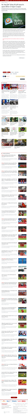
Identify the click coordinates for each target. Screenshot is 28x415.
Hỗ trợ (23, 403)
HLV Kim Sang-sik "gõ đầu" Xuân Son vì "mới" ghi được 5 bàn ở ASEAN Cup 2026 (9, 332)
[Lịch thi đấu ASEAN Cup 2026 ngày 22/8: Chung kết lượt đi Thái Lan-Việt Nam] (22, 253)
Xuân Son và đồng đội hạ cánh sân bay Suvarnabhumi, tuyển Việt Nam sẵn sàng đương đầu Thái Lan (9, 299)
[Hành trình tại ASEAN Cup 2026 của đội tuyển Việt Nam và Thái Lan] (22, 261)
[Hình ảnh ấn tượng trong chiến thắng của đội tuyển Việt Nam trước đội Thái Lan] (22, 165)
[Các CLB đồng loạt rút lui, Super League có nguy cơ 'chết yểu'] (14, 86)
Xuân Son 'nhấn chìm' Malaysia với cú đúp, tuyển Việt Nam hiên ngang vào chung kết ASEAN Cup (9, 356)
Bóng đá (6, 2)
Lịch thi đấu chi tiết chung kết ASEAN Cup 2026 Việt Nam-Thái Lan (10, 316)
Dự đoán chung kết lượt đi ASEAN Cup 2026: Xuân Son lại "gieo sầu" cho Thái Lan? (9, 219)
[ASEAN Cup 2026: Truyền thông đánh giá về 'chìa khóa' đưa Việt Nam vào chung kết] (22, 310)
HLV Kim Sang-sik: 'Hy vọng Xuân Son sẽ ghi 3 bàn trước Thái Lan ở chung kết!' (9, 348)
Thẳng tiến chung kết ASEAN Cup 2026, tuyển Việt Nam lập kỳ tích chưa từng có (9, 324)
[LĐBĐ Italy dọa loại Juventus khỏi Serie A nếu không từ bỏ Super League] (14, 102)
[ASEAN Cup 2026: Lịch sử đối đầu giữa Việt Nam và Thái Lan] (22, 277)
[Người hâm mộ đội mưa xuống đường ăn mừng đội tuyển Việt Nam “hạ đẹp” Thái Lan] (22, 173)
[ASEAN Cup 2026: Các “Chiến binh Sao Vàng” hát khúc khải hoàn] (22, 189)
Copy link (8, 76)
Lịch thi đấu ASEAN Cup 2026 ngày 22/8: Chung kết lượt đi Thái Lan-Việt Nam (9, 251)
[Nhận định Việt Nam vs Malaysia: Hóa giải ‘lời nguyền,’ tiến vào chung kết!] (22, 391)
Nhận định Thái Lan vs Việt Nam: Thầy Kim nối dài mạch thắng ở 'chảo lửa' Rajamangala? (9, 235)
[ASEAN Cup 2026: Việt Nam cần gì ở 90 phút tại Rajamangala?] (22, 229)
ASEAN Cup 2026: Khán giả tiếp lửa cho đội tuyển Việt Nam (9, 365)
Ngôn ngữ (26, 403)
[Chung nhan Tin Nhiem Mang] (7, 412)
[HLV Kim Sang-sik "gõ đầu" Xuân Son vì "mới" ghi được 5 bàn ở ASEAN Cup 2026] (22, 333)
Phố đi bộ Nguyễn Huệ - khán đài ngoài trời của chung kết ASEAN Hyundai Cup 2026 (9, 195)
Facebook (3, 76)
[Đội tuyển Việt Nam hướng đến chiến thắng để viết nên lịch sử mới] (22, 245)
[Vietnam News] (9, 401)
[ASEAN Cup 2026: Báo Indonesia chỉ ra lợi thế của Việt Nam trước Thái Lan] (22, 269)
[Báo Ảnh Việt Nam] (18, 401)
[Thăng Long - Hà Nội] (23, 0)
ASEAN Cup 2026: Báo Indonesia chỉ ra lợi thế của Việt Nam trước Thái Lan (9, 267)
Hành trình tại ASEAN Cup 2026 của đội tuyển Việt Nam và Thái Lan (9, 259)
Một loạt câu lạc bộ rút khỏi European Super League (22, 91)
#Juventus (12, 72)
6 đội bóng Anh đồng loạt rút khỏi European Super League (6, 91)
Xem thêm (14, 397)
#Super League (16, 72)
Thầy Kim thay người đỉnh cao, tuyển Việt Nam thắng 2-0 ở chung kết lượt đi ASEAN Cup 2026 (9, 179)
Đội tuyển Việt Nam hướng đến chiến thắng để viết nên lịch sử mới (9, 243)
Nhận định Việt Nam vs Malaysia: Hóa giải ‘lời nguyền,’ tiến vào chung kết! (9, 390)
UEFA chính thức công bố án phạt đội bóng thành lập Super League (6, 106)
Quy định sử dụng (19, 403)
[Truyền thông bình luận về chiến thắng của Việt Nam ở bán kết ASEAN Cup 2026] (22, 341)
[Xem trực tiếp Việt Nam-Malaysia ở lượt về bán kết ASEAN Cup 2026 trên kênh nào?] (22, 374)
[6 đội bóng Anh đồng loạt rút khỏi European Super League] (6, 86)
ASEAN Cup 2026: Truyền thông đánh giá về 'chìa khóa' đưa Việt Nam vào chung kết (9, 308)
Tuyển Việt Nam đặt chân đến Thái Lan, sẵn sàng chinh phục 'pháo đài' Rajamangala (9, 283)
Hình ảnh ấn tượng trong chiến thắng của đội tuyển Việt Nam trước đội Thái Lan (9, 164)
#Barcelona (9, 72)
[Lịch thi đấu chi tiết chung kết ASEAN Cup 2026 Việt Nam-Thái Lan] (22, 318)
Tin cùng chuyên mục (6, 153)
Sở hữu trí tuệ (14, 403)
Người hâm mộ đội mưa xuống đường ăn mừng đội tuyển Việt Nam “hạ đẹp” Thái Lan (9, 172)
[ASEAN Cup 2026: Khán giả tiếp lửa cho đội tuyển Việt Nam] (22, 366)
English (13, 0)
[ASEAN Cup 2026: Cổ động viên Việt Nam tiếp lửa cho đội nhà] (22, 205)
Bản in (7, 76)
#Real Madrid (4, 72)
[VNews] (22, 401)
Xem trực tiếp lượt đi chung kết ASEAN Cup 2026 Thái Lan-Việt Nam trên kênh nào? (9, 211)
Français (16, 0)
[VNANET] (25, 401)
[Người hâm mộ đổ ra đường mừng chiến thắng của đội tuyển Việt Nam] (22, 157)
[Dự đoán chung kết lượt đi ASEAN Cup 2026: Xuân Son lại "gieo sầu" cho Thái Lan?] (22, 221)
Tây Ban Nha (15, 73)
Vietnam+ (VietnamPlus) (6, 0)
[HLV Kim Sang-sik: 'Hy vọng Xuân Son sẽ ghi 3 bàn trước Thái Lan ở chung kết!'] (22, 349)
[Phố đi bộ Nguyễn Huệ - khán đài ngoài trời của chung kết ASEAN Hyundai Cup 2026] (22, 197)
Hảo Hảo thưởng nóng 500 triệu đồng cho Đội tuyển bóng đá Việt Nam (9, 291)
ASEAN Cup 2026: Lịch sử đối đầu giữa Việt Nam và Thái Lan (9, 275)
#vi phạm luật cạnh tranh (6, 73)
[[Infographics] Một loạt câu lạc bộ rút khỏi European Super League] (22, 86)
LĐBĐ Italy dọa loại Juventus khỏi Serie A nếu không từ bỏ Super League (14, 107)
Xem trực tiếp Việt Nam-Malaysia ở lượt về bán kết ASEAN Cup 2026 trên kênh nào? (9, 373)
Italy (11, 73)
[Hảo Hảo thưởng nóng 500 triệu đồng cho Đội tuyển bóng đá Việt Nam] (22, 293)
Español (18, 0)
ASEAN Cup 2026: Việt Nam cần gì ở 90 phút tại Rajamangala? (9, 227)
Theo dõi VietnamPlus (18, 76)
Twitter (5, 76)
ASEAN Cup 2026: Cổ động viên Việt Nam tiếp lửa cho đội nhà (9, 203)
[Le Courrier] (14, 401)
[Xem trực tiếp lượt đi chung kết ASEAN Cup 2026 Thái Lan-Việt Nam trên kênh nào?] (22, 213)
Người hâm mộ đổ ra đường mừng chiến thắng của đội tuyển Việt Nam (9, 156)
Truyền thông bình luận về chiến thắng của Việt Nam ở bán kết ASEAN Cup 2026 (9, 340)
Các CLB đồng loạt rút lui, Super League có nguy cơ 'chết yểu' (13, 91)
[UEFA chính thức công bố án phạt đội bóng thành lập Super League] (6, 102)
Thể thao (3, 2)
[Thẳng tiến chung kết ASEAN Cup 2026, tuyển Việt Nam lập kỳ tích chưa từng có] (22, 325)
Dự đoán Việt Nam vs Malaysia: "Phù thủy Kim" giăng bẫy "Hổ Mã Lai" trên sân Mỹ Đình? (9, 381)
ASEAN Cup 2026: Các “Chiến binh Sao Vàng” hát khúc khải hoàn (9, 187)
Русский (21, 0)
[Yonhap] (4, 401)
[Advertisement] (14, 64)
